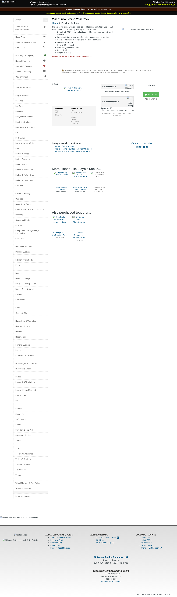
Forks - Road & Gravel (24, 289)
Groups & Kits (21, 313)
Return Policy (56, 545)
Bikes (17, 132)
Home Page (20, 37)
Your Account (146, 543)
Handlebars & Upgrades (25, 321)
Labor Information (22, 496)
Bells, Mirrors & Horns (24, 117)
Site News (100, 540)
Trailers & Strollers (23, 459)
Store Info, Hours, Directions (111, 582)
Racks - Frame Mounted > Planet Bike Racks (73, 151)
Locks (17, 350)
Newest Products (22, 61)
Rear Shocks (20, 395)
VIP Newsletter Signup (105, 543)
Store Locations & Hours (25, 42)
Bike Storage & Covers (24, 127)
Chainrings (19, 215)
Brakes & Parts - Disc (24, 170)
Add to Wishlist (151, 99)
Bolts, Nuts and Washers (25, 143)
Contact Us (20, 48)
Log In (32, 5)
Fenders (18, 273)
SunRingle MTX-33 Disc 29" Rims (59, 233)
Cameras (19, 199)
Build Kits (19, 185)
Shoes (18, 424)
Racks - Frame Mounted (25, 390)
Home (55, 23)
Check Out (170, 2)
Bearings (19, 111)
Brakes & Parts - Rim (24, 180)
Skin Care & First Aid (24, 430)
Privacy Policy (56, 543)
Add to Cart (152, 94)
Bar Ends (19, 101)
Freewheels (20, 299)
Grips (17, 308)
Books (18, 148)
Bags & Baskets (22, 95)
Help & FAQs (146, 540)
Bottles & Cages (22, 154)
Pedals (18, 377)
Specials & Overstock (24, 66)
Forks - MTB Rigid (22, 278)
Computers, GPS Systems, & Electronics (27, 231)
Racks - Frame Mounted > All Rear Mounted (73, 149)
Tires (17, 448)
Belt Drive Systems (23, 122)
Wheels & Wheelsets (23, 488)
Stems (18, 440)
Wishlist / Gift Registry (24, 56)
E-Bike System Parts (24, 260)
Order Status (42, 5)
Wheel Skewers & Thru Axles (27, 483)
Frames (18, 294)
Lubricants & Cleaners (24, 355)
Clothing (18, 225)
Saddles (18, 409)
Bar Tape (19, 106)
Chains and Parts (22, 220)
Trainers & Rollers (22, 464)
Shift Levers (20, 419)
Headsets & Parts (22, 326)
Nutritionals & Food (23, 369)
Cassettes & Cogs (22, 204)
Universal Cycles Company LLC (111, 557)
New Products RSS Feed (106, 537)
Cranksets (19, 238)
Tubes (18, 475)
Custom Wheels (22, 77)
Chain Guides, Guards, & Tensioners (30, 209)
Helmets (18, 331)
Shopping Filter (21, 26)
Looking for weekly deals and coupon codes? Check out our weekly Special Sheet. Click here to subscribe (89, 13)
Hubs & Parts (20, 337)
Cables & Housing (22, 193)
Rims (17, 401)
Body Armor (20, 138)
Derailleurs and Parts (24, 246)
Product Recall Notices (60, 548)
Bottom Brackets (22, 159)
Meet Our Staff (56, 540)
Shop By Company (23, 71)
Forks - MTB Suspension (25, 284)
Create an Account (57, 5)
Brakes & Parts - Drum (24, 175)
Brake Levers (21, 164)
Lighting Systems (22, 345)
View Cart (160, 2)
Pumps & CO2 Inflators (25, 382)
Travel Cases (20, 470)
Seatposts (19, 414)
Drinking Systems (22, 252)
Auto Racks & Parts (23, 87)
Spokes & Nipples (22, 435)
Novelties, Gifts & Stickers (26, 363)
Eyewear (19, 265)
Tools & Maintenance (24, 454)
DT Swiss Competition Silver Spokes (79, 235)
